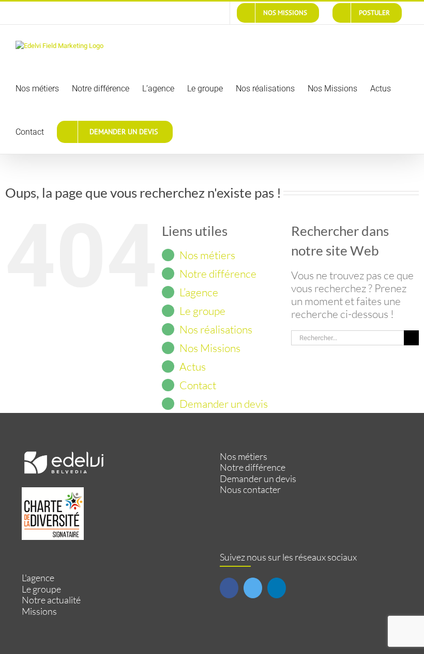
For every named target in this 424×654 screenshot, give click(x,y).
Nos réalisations (215, 329)
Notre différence (217, 273)
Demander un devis (223, 403)
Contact (197, 385)
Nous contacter (250, 489)
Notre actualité (51, 600)
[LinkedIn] (276, 588)
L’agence (198, 292)
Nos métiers (207, 255)
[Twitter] (253, 588)
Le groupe (202, 310)
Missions (39, 611)
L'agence (38, 577)
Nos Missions (209, 348)
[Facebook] (229, 588)
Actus (192, 366)
